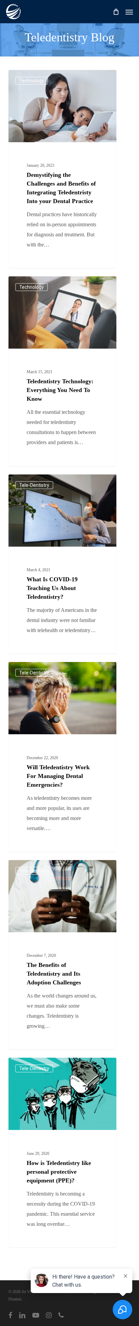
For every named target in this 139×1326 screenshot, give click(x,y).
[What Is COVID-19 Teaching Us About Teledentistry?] (62, 564)
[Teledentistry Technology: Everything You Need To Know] (62, 371)
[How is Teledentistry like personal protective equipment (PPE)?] (62, 1152)
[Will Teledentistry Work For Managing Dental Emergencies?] (62, 757)
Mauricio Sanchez (36, 77)
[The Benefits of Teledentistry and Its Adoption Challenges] (62, 955)
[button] (129, 11)
